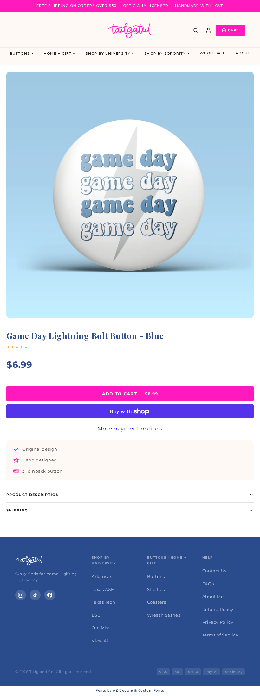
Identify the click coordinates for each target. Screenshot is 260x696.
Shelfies (156, 589)
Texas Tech (103, 602)
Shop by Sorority (164, 53)
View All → (103, 640)
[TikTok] (35, 595)
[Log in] (208, 30)
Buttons (20, 53)
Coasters (156, 602)
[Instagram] (20, 595)
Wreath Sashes (163, 615)
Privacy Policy (217, 621)
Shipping (17, 510)
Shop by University (107, 53)
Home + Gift (57, 53)
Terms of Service (220, 634)
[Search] (195, 30)
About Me (213, 596)
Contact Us (214, 570)
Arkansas (102, 576)
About (243, 53)
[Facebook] (49, 595)
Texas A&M (103, 589)
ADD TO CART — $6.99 (130, 393)
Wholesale (213, 53)
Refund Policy (217, 609)
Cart (233, 30)
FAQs (208, 583)
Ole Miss (101, 627)
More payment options (130, 428)
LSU (96, 615)
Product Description (32, 494)
